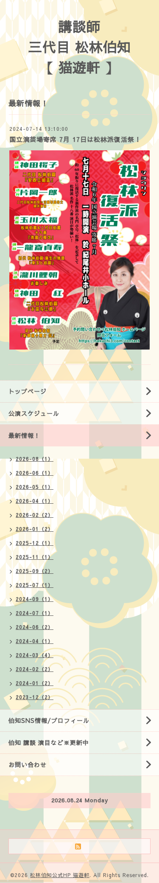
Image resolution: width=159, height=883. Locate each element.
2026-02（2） (34, 514)
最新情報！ (24, 435)
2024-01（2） (34, 683)
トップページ (27, 391)
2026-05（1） (34, 486)
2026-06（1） (34, 472)
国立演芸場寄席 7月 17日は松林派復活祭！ (75, 139)
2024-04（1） (34, 641)
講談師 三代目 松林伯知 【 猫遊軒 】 (79, 46)
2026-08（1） (34, 458)
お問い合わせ (27, 764)
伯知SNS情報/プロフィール (48, 720)
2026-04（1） (34, 500)
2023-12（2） (34, 697)
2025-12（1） (34, 542)
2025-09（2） (34, 570)
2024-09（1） (34, 598)
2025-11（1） (34, 556)
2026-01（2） (34, 528)
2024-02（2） (34, 669)
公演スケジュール (33, 413)
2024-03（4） (34, 655)
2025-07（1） (34, 584)
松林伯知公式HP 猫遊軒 (59, 875)
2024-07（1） (34, 612)
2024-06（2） (34, 626)
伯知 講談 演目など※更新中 (48, 742)
